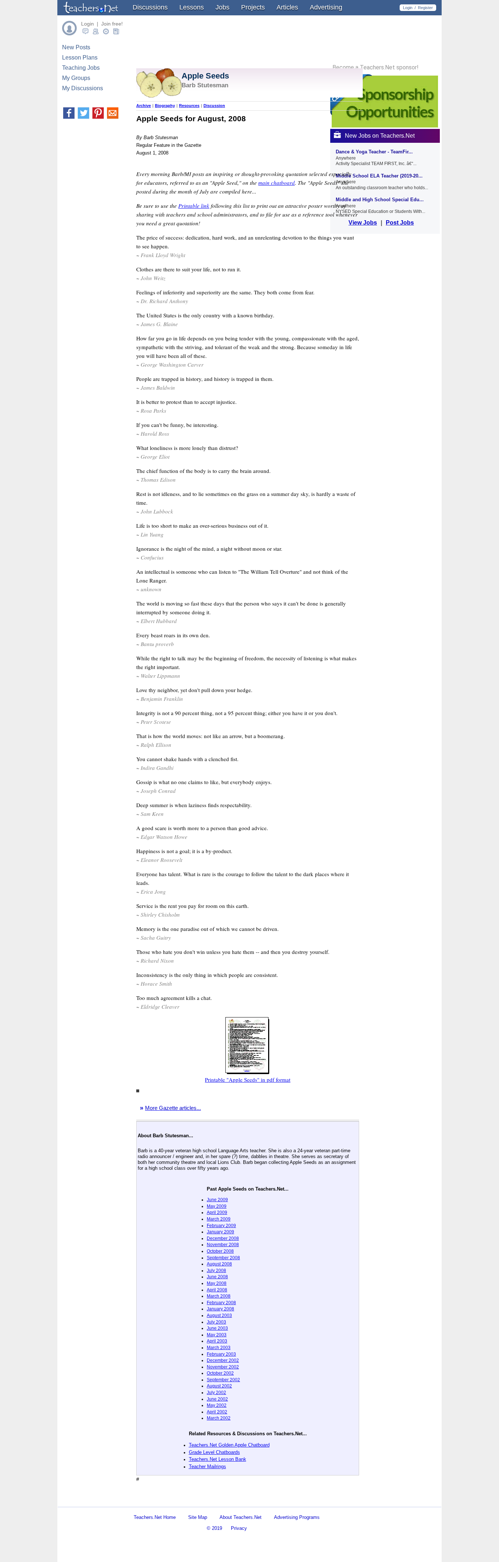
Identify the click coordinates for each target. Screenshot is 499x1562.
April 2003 (217, 1341)
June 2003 (217, 1328)
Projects (253, 7)
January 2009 (220, 1231)
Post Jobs (400, 222)
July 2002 (216, 1392)
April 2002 (217, 1411)
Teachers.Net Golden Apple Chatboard (229, 1445)
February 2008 (221, 1302)
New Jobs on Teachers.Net (380, 136)
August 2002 (219, 1386)
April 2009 (217, 1212)
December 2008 (223, 1238)
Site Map (197, 1517)
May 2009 (216, 1206)
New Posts (76, 47)
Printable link (193, 205)
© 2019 (214, 1528)
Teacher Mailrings (207, 1466)
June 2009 (217, 1199)
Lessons (191, 7)
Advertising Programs (297, 1517)
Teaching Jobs (81, 68)
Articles (287, 7)
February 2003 (221, 1354)
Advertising (326, 7)
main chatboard (276, 182)
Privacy (239, 1528)
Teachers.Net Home (155, 1517)
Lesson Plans (80, 57)
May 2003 (216, 1334)
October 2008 (220, 1251)
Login (407, 7)
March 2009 (219, 1219)
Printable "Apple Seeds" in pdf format (247, 1079)
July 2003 (216, 1322)
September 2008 (223, 1257)
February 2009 (221, 1225)
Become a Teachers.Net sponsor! (375, 67)
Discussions (150, 7)
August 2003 (219, 1315)
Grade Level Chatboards (214, 1452)
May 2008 (216, 1283)
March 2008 (219, 1296)
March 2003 (219, 1347)
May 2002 (216, 1405)
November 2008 (223, 1244)
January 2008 (220, 1308)
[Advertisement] (221, 1500)
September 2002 (223, 1379)
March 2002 (219, 1418)
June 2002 (217, 1399)
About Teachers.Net (241, 1517)
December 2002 (223, 1360)
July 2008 (216, 1270)
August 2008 (219, 1264)
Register (425, 7)
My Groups (76, 78)
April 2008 (217, 1289)
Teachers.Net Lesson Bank (217, 1459)
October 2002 (220, 1373)
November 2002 (223, 1367)
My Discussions (82, 88)
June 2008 (217, 1276)
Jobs (222, 7)
